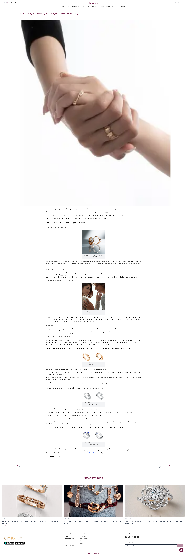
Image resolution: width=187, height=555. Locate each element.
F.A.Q (66, 543)
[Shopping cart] (178, 3)
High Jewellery (76, 6)
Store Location (83, 536)
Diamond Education (69, 538)
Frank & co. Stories (84, 538)
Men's (108, 6)
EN (8, 2)
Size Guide (67, 541)
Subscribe (180, 545)
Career (81, 543)
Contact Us (67, 536)
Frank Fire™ (65, 6)
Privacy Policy (68, 548)
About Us (82, 541)
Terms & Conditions (69, 545)
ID (5, 2)
